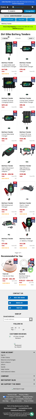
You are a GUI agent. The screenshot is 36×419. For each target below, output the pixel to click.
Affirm (3, 365)
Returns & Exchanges (8, 360)
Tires (31, 19)
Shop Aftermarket (8, 19)
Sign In (3, 355)
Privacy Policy (23, 395)
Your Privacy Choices (13, 397)
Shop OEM (21, 19)
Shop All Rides (28, 401)
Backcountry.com (10, 408)
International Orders (8, 372)
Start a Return (6, 362)
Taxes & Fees (8, 399)
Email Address (8, 316)
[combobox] (31, 38)
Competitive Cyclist (25, 408)
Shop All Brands (16, 401)
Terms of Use (12, 395)
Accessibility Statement (24, 399)
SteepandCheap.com (18, 410)
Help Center (5, 369)
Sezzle (3, 367)
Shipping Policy (28, 397)
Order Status (5, 357)
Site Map (5, 401)
